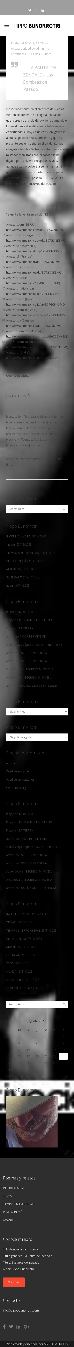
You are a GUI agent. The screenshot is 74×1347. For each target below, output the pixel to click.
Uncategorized (21, 48)
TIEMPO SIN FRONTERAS (23, 553)
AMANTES (13, 569)
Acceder (11, 763)
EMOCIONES (14, 980)
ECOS (10, 585)
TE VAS (11, 544)
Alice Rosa (13, 677)
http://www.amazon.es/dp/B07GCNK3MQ (33, 272)
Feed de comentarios (20, 779)
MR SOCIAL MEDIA (56, 1344)
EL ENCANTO (15, 577)
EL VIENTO (13, 988)
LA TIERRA (26, 628)
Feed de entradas (17, 771)
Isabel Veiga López (18, 645)
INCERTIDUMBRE (18, 536)
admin (40, 48)
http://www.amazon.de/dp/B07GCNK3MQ (34, 251)
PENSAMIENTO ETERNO (35, 620)
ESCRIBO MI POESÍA (33, 653)
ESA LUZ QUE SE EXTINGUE (38, 686)
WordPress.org (16, 788)
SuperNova (13, 669)
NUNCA (11, 971)
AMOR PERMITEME (33, 636)
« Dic (9, 1075)
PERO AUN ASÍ (16, 561)
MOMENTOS (27, 612)
